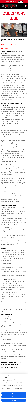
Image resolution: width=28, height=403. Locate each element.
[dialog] (14, 388)
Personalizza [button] (14, 400)
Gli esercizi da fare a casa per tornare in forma (12, 40)
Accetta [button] (14, 393)
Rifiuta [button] (14, 396)
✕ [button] (26, 375)
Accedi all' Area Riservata (14, 2)
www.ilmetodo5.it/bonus (9, 367)
